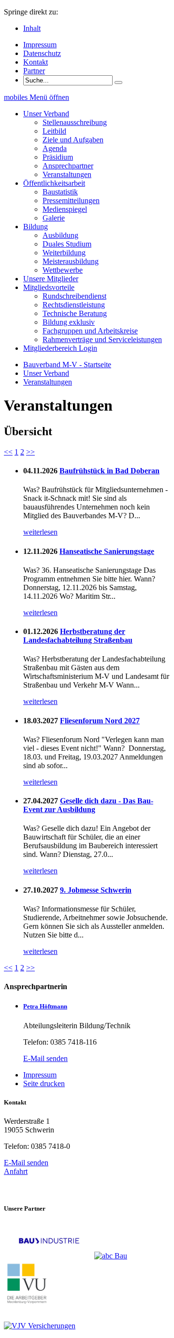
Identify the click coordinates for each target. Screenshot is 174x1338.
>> (30, 452)
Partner (34, 71)
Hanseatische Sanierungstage (106, 551)
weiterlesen (40, 532)
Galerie (54, 218)
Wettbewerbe (63, 270)
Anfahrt (16, 1171)
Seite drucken (44, 1083)
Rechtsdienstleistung (74, 305)
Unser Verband (46, 373)
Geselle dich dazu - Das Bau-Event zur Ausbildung (88, 805)
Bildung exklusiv (69, 322)
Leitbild (54, 131)
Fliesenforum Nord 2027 (100, 721)
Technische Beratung (75, 313)
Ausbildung (60, 235)
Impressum (40, 45)
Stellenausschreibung (75, 122)
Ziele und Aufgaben (73, 140)
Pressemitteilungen (71, 200)
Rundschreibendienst (74, 296)
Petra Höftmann (45, 1006)
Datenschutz (42, 53)
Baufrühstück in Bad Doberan (109, 471)
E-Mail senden (45, 1058)
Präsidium (58, 157)
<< (8, 452)
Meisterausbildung (71, 261)
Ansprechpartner (68, 166)
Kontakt (35, 62)
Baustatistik (60, 192)
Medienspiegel (65, 209)
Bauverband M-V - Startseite (67, 364)
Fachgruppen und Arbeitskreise (90, 331)
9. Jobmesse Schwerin (95, 890)
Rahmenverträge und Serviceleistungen (102, 339)
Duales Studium (67, 244)
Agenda (55, 148)
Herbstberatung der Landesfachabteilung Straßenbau (77, 635)
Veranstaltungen (67, 174)
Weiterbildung (64, 252)
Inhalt (32, 28)
